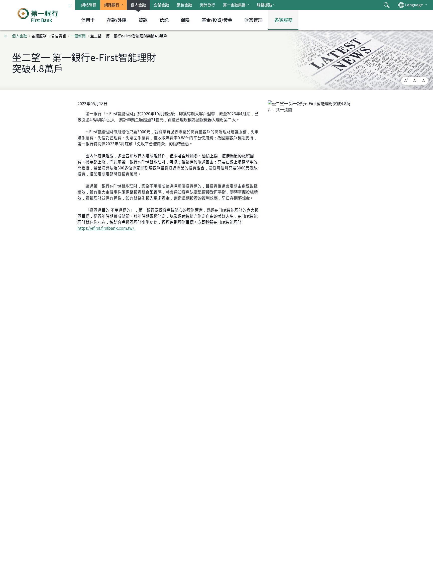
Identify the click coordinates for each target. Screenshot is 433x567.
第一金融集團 (234, 5)
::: (69, 5)
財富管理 (253, 20)
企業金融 (161, 5)
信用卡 (88, 20)
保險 (185, 20)
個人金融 (138, 5)
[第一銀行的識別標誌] (37, 15)
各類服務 (283, 20)
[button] (386, 5)
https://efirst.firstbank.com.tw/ (106, 228)
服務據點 (264, 5)
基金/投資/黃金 (217, 20)
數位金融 (184, 5)
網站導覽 (88, 5)
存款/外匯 (117, 20)
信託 (164, 20)
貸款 (143, 20)
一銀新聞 (78, 36)
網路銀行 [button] (111, 5)
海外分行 (207, 5)
